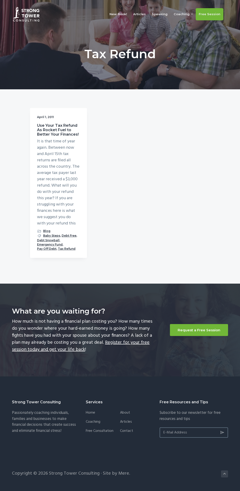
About (125, 413)
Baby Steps (51, 235)
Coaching (93, 422)
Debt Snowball (48, 240)
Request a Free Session (199, 330)
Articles (126, 422)
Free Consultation (99, 431)
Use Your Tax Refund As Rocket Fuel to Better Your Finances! (58, 130)
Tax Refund (66, 248)
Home (90, 413)
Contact (126, 431)
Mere (123, 473)
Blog (46, 231)
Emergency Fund (50, 244)
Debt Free (69, 235)
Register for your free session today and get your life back (81, 346)
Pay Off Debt (46, 248)
